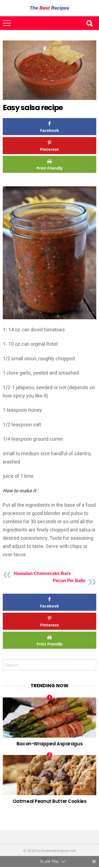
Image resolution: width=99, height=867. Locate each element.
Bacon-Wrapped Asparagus (49, 743)
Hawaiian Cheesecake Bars (42, 573)
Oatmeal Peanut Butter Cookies (50, 801)
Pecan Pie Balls (69, 580)
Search (89, 23)
